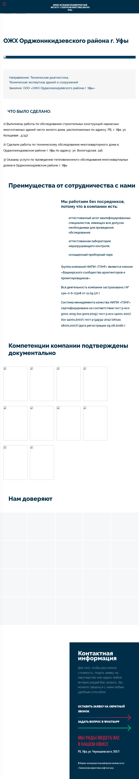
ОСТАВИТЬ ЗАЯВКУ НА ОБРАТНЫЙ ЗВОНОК (101, 709)
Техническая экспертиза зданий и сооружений (43, 82)
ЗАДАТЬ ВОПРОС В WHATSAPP (98, 721)
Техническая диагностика (49, 77)
